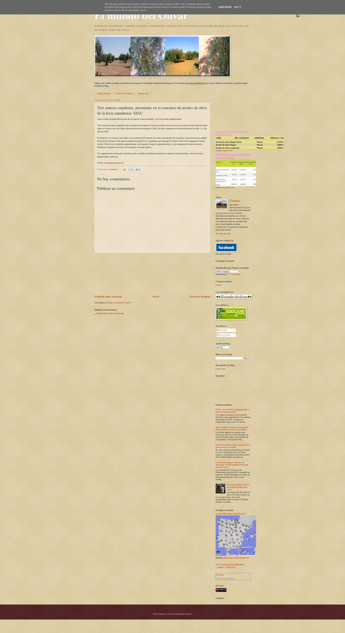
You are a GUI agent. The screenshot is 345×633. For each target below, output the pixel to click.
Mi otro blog (143, 93)
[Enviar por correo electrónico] (129, 169)
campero (236, 201)
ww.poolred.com (228, 188)
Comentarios (225, 335)
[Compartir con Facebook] (137, 169)
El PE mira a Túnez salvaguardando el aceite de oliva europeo (232, 411)
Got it (237, 7)
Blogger (188, 614)
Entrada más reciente (108, 296)
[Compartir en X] (134, 169)
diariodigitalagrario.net (113, 163)
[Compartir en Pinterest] (139, 169)
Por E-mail (220, 369)
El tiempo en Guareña (225, 578)
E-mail (218, 285)
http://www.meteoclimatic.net (236, 558)
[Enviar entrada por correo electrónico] (124, 169)
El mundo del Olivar (141, 15)
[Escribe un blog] (131, 169)
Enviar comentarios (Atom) (119, 303)
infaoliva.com (227, 151)
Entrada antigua (200, 296)
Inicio (155, 296)
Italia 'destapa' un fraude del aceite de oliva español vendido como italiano (232, 428)
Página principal (104, 93)
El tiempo (220, 574)
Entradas (223, 330)
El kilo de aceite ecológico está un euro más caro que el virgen (233, 446)
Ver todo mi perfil (223, 234)
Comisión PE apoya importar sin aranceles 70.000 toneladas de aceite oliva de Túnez (232, 464)
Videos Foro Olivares (124, 93)
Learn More (225, 7)
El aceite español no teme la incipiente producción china (238, 487)
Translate (236, 274)
